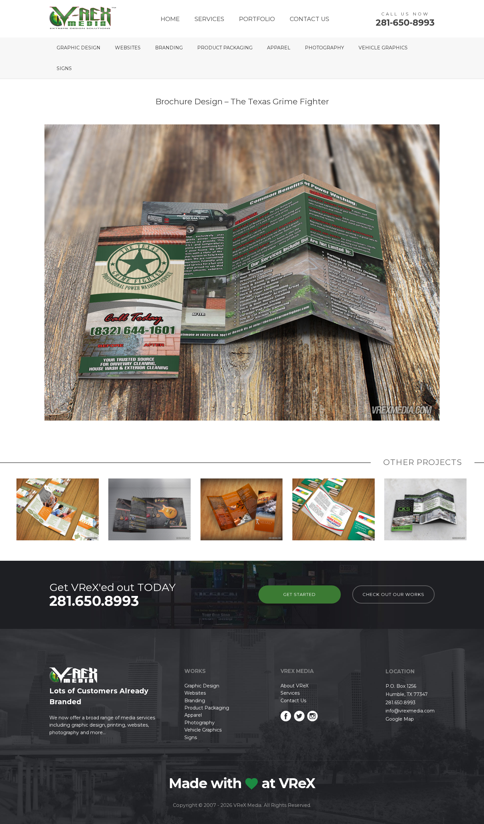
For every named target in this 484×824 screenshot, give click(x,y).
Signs (64, 68)
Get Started (299, 594)
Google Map (400, 719)
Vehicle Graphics (383, 48)
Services (209, 19)
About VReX (295, 686)
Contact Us (309, 19)
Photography (324, 48)
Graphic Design (78, 48)
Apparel (278, 48)
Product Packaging (225, 48)
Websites (128, 48)
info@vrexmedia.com (410, 711)
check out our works (393, 594)
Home (170, 19)
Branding (169, 48)
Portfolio (257, 19)
